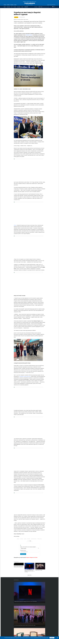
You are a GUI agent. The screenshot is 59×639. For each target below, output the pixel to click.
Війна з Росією (39, 538)
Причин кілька (29, 34)
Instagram (31, 557)
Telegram (27, 557)
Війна (5, 6)
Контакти (35, 6)
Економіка (8, 6)
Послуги (5, 4)
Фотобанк (8, 4)
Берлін (18, 538)
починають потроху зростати (24, 376)
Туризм (25, 538)
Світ (11, 6)
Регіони (15, 6)
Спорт (22, 6)
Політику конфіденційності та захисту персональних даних (39, 637)
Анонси (15, 4)
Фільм (15, 225)
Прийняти (52, 637)
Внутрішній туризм (33, 538)
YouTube (35, 557)
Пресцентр (12, 4)
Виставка (28, 538)
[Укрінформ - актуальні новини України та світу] (29, 3)
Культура (18, 6)
